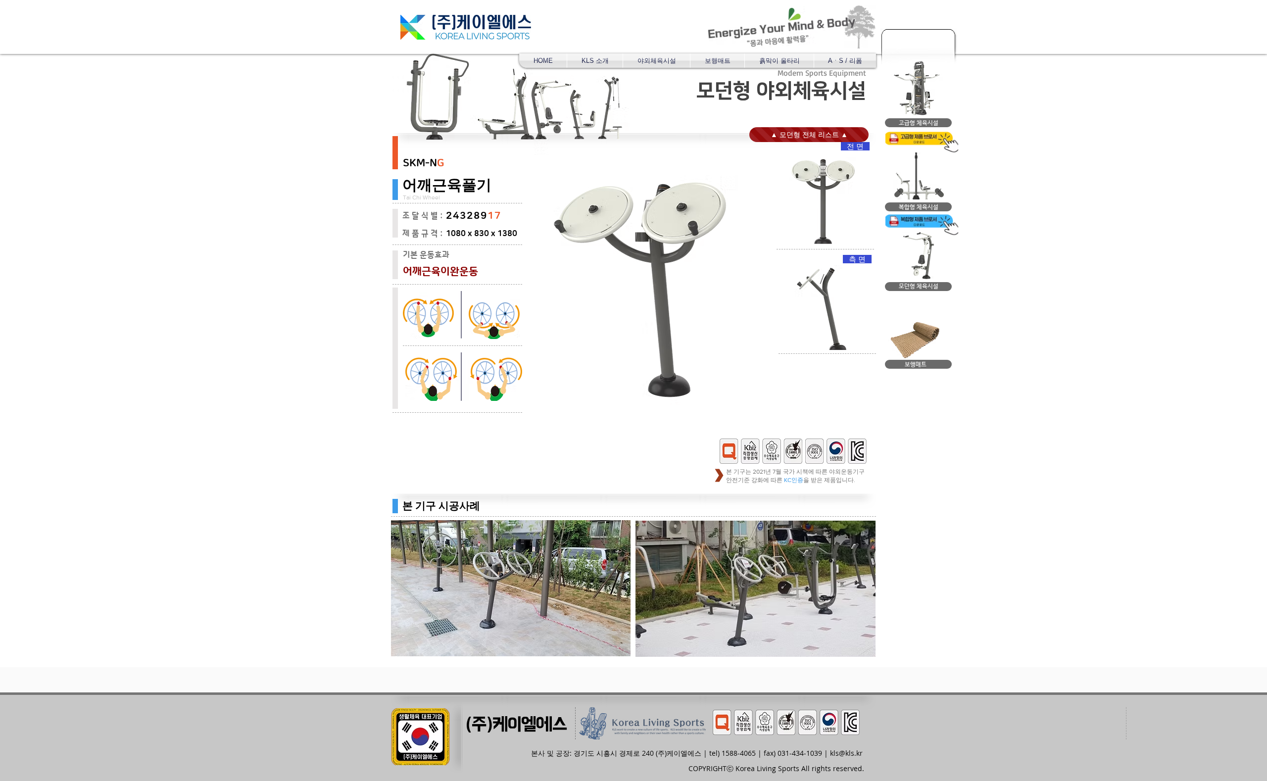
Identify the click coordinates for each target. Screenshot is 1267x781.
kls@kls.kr (846, 753)
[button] (656, 60)
